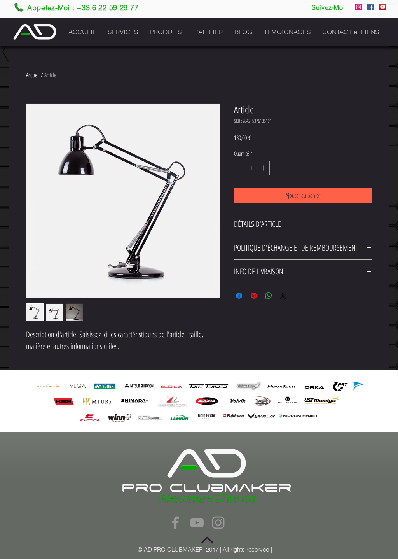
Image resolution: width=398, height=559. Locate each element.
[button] (123, 32)
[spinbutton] (252, 168)
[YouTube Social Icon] (382, 7)
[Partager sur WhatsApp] (268, 295)
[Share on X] (283, 295)
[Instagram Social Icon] (358, 7)
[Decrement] (240, 168)
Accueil (33, 75)
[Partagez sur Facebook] (239, 295)
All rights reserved (246, 549)
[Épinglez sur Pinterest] (253, 295)
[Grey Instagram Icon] (218, 522)
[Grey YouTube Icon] (197, 522)
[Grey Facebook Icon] (175, 522)
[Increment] (264, 168)
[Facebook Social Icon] (370, 7)
